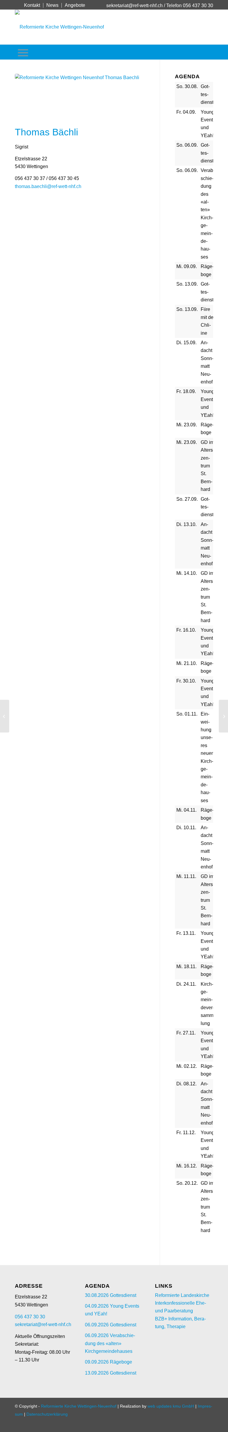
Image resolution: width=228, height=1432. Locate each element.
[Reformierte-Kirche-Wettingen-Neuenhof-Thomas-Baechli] (80, 98)
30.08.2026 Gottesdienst (110, 1295)
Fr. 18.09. (186, 391)
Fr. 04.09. (186, 112)
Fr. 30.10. (186, 680)
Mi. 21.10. (186, 663)
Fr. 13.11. (186, 933)
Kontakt (32, 5)
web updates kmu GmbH (171, 1406)
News (52, 5)
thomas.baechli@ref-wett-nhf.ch (48, 186)
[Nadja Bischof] (4, 716)
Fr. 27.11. (186, 1032)
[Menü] (23, 52)
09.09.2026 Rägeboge (108, 1361)
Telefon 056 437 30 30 (189, 5)
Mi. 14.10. (186, 573)
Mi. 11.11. (186, 876)
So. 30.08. (187, 86)
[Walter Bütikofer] (223, 716)
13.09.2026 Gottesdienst (110, 1372)
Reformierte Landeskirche (182, 1295)
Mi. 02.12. (186, 1066)
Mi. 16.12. (186, 1165)
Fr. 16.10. (186, 630)
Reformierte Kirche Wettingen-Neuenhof (78, 1406)
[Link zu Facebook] (16, 5)
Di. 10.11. (186, 827)
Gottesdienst (207, 94)
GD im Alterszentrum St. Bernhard (207, 466)
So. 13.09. (187, 284)
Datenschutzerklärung (47, 1414)
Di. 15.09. (186, 342)
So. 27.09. (187, 499)
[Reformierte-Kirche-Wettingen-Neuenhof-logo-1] (59, 27)
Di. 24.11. (186, 984)
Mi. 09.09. (186, 266)
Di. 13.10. (186, 524)
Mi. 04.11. (186, 810)
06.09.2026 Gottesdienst (110, 1324)
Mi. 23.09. (186, 424)
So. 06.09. (187, 145)
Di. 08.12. (186, 1083)
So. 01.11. (186, 713)
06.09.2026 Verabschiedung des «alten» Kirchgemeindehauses (110, 1343)
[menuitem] (32, 5)
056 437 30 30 (30, 1316)
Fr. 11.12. (186, 1132)
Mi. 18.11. (186, 966)
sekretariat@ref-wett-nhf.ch (134, 5)
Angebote (75, 5)
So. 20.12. (187, 1183)
